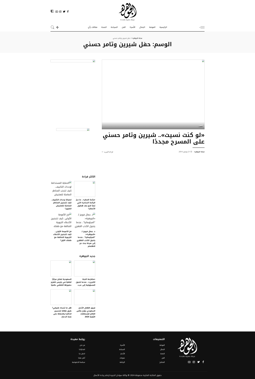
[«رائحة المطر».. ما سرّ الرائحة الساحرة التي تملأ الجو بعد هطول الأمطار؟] (84, 189)
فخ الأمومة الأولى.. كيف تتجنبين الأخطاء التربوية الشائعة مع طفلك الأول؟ (62, 236)
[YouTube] (57, 11)
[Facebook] (68, 11)
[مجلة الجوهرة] (127, 12)
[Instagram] (60, 11)
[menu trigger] (201, 27)
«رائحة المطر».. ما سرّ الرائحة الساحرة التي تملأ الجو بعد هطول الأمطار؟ (85, 204)
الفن (200, 125)
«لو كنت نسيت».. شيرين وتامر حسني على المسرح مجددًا (154, 138)
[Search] (52, 27)
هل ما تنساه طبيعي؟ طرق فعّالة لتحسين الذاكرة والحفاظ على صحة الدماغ (61, 312)
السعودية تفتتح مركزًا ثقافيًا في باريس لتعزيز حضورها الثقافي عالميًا (61, 282)
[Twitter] (64, 11)
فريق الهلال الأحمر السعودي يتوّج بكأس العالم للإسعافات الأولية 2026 (85, 312)
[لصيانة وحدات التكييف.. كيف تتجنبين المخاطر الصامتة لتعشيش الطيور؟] (60, 189)
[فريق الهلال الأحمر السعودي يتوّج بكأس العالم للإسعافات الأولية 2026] (84, 297)
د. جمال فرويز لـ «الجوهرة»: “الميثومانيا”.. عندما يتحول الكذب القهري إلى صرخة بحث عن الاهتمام (86, 239)
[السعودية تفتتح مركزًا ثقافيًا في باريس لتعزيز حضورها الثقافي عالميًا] (60, 268)
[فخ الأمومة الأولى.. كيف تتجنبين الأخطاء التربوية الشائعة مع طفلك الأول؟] (60, 221)
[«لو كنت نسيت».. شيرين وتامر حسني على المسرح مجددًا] (153, 94)
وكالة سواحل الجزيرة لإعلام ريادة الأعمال (110, 375)
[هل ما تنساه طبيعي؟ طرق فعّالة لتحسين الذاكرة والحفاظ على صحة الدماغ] (60, 297)
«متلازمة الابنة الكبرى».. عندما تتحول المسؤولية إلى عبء (85, 282)
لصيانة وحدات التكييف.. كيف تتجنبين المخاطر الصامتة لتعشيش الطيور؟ (61, 204)
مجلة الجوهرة (199, 152)
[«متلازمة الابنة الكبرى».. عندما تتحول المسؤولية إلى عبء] (84, 268)
